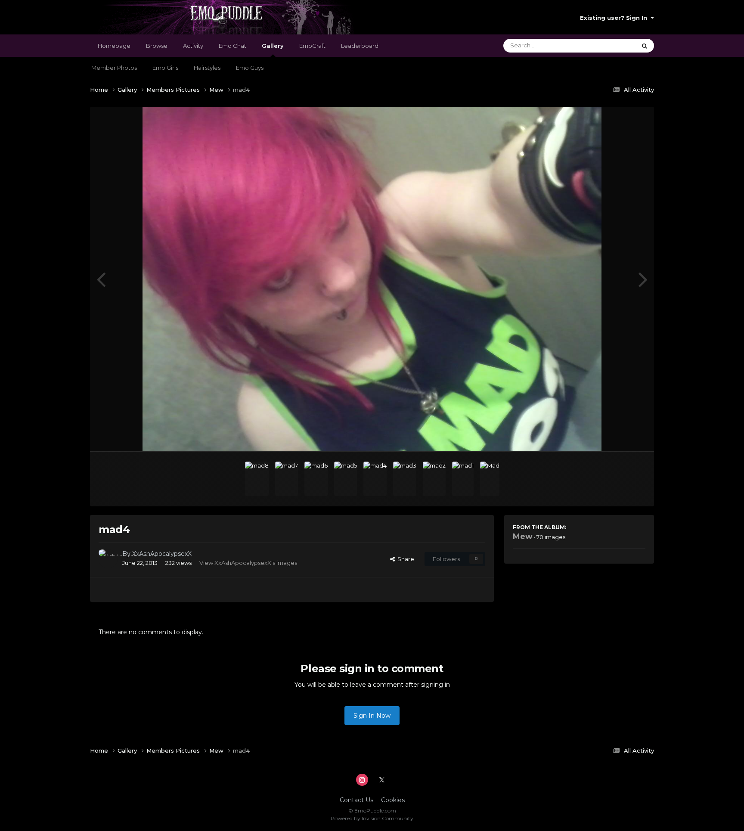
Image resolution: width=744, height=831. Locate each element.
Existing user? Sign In (615, 17)
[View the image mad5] (345, 479)
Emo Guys (250, 67)
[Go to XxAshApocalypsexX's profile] (108, 558)
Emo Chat (232, 45)
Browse (156, 45)
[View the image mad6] (316, 479)
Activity (193, 45)
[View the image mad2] (434, 479)
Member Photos (114, 67)
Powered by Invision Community (372, 818)
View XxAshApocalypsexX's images (248, 562)
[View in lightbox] (372, 279)
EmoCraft (312, 45)
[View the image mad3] (404, 479)
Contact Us (356, 800)
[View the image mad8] (257, 479)
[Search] (644, 46)
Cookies (393, 800)
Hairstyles (207, 67)
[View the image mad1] (463, 479)
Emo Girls (165, 67)
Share (404, 558)
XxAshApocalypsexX (162, 554)
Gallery (273, 45)
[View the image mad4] (375, 479)
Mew (523, 536)
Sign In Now (372, 715)
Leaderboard (359, 45)
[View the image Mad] (489, 479)
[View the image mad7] (286, 479)
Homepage (114, 45)
